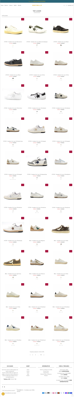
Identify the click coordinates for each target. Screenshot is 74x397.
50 (41, 354)
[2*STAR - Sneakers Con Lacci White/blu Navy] (13, 128)
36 (59, 113)
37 (36, 146)
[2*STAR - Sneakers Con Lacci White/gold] (37, 128)
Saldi (28, 374)
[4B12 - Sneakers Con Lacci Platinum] (37, 261)
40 (12, 46)
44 (12, 345)
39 (62, 113)
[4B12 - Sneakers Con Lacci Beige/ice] (37, 228)
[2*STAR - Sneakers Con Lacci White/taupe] (13, 228)
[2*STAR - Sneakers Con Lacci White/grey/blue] (37, 162)
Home (28, 369)
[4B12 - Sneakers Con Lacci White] (61, 261)
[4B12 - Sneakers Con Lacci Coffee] (61, 228)
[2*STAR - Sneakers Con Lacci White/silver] (13, 195)
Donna (5, 5)
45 (60, 46)
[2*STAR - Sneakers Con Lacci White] (37, 62)
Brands (28, 375)
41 (12, 113)
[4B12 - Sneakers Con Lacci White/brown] (37, 327)
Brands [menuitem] (19, 5)
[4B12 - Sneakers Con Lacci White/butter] (61, 327)
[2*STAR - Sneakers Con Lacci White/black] (37, 95)
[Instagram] (4, 387)
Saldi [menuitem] (15, 5)
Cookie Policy (46, 372)
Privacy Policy (46, 371)
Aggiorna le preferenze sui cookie (9, 393)
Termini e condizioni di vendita (46, 369)
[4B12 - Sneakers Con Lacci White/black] (37, 294)
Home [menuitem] (2, 5)
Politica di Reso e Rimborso (46, 374)
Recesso (46, 375)
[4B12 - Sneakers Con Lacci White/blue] (13, 327)
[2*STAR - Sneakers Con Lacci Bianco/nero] (13, 29)
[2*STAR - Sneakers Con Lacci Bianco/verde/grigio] (37, 29)
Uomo (10, 5)
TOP (72, 395)
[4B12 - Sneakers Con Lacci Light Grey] (13, 261)
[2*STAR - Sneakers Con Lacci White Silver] (13, 95)
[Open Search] (64, 5)
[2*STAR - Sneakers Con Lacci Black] (61, 29)
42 (36, 312)
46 (12, 312)
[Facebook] (2, 387)
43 (13, 146)
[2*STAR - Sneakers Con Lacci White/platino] (61, 162)
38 (60, 113)
